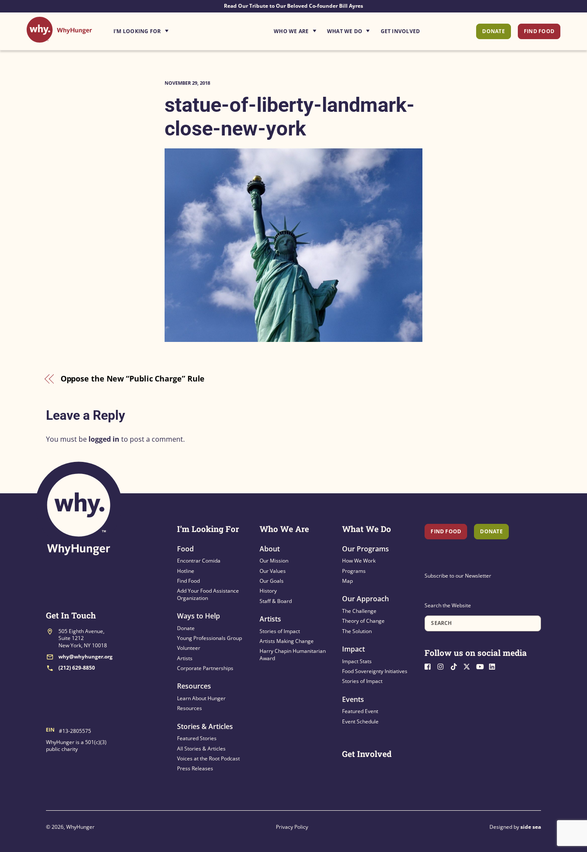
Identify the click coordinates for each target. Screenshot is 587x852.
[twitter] (468, 666)
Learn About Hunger (201, 698)
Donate (493, 31)
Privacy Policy (292, 826)
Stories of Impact (280, 631)
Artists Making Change (287, 641)
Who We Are (291, 31)
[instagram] (443, 666)
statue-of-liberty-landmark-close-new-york (290, 116)
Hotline (185, 571)
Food (185, 549)
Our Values (273, 571)
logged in (104, 439)
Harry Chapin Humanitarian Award (293, 654)
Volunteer (188, 648)
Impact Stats (357, 661)
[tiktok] (456, 666)
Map (347, 580)
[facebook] (430, 666)
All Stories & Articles (201, 748)
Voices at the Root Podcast (208, 758)
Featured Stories (197, 738)
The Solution (357, 631)
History (268, 590)
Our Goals (272, 580)
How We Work (359, 560)
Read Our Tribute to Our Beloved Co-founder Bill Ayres (293, 5)
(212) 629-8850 (76, 667)
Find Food (539, 31)
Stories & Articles (205, 726)
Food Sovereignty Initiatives (374, 671)
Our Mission (274, 560)
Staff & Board (276, 601)
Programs (354, 571)
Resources (194, 686)
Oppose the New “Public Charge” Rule (133, 378)
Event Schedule (360, 721)
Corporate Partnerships (205, 668)
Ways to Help (198, 616)
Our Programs (365, 549)
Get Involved (400, 31)
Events (353, 699)
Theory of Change (363, 620)
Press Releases (195, 768)
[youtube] (481, 666)
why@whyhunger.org (85, 656)
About (270, 549)
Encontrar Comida (198, 560)
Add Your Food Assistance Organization (208, 594)
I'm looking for (165, 29)
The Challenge (359, 611)
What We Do (344, 31)
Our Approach (365, 598)
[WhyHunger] (59, 38)
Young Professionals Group (209, 638)
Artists (185, 658)
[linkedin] (494, 666)
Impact (353, 649)
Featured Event (360, 711)
